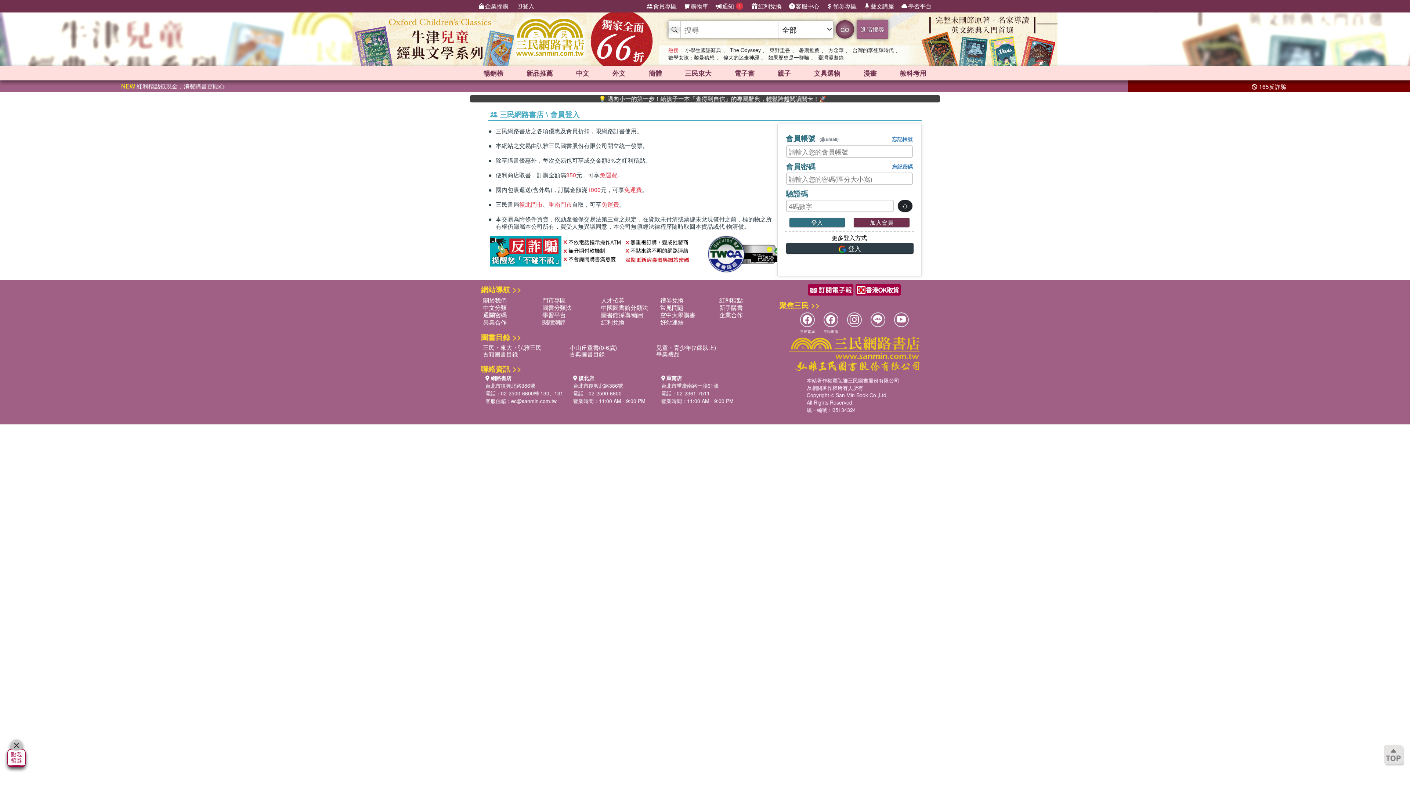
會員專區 (665, 6)
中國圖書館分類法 (624, 307)
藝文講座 (882, 6)
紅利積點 (731, 300)
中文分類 (495, 307)
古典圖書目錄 (587, 354)
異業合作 (495, 322)
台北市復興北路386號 (510, 385)
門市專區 (554, 300)
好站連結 (672, 322)
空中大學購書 (677, 315)
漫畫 (870, 73)
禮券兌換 (672, 300)
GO (844, 29)
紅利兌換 (770, 6)
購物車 (699, 6)
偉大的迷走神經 (741, 57)
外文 (619, 73)
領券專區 (845, 6)
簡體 (655, 73)
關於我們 (495, 300)
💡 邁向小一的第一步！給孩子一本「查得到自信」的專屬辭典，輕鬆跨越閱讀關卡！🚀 (681, 98)
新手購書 (731, 307)
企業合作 (731, 315)
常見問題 (672, 307)
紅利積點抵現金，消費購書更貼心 (173, 86)
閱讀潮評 (554, 322)
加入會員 (881, 222)
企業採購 (497, 6)
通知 (731, 6)
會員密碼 (801, 166)
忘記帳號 (902, 138)
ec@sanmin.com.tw (534, 401)
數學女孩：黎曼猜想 (691, 57)
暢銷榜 (493, 73)
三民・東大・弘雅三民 (512, 347)
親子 (784, 73)
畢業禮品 (668, 354)
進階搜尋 (872, 29)
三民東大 (698, 73)
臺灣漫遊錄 (831, 57)
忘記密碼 (902, 166)
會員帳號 (812, 138)
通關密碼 (495, 315)
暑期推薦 (809, 50)
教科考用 (913, 73)
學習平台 (920, 6)
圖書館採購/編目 (622, 315)
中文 (582, 73)
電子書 (745, 73)
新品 (540, 73)
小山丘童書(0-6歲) (593, 347)
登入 (528, 6)
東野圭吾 (780, 50)
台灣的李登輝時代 (873, 50)
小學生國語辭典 (703, 50)
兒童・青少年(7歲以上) (686, 347)
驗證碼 (797, 193)
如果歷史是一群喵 (788, 57)
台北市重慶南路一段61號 (690, 385)
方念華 (836, 50)
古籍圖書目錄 (500, 354)
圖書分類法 (557, 307)
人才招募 (613, 300)
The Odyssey (745, 50)
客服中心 (807, 6)
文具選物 (827, 73)
